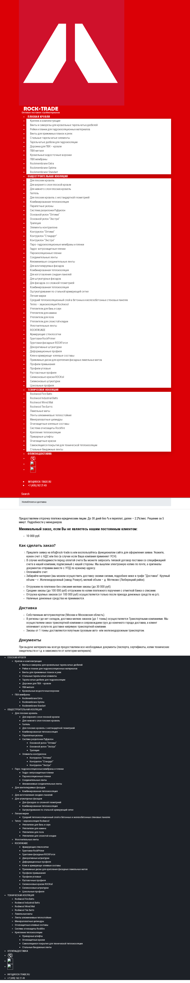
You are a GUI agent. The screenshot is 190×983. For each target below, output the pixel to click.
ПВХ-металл (37, 150)
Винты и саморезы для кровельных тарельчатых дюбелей (64, 125)
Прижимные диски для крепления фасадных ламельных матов (66, 360)
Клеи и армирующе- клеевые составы (52, 355)
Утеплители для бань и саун (45, 308)
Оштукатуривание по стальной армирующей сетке (59, 291)
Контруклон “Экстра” (42, 240)
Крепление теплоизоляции (45, 432)
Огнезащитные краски (43, 441)
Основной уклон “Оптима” (45, 214)
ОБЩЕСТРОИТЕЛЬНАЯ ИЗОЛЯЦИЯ (48, 176)
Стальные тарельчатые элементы (50, 138)
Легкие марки (38, 295)
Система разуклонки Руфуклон (47, 210)
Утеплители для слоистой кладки (49, 321)
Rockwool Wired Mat (41, 402)
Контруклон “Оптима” (42, 231)
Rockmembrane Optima (43, 167)
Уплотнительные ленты (43, 325)
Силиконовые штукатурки (45, 381)
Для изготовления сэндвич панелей (50, 274)
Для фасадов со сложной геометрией (52, 283)
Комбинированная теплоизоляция (49, 201)
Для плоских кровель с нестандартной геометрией (59, 197)
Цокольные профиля (42, 385)
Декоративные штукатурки (46, 347)
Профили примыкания (42, 364)
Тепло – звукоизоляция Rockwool (49, 304)
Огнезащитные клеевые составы (49, 423)
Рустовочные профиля (43, 372)
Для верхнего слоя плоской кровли (50, 184)
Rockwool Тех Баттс (41, 406)
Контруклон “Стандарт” (43, 236)
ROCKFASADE (37, 330)
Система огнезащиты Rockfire (47, 428)
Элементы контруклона (43, 227)
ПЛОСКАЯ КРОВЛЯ (39, 116)
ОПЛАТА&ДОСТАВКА (40, 453)
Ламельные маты (40, 411)
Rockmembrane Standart (44, 172)
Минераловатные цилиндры (46, 419)
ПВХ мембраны (38, 159)
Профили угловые (40, 368)
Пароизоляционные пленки (45, 253)
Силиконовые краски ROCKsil (47, 377)
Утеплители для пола (42, 317)
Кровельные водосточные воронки (51, 155)
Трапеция (35, 223)
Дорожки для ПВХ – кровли (46, 146)
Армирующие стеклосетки (45, 334)
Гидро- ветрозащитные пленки (47, 248)
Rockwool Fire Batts (41, 394)
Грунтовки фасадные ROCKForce (49, 342)
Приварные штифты (41, 436)
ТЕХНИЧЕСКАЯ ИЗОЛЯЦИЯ (43, 389)
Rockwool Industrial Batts (44, 398)
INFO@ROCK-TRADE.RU (39, 481)
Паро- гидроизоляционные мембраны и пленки (57, 244)
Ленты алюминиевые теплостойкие (51, 415)
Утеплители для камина (43, 313)
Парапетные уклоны (41, 206)
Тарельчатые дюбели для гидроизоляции (54, 142)
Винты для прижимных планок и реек (51, 133)
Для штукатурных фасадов (45, 278)
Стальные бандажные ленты (46, 449)
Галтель (34, 193)
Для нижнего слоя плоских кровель (50, 189)
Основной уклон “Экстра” (45, 219)
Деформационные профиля (46, 351)
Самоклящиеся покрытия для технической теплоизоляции (63, 445)
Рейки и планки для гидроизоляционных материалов (60, 129)
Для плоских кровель (42, 180)
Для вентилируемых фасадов (47, 266)
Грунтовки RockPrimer (42, 338)
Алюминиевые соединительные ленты (52, 261)
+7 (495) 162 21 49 (37, 485)
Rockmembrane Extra (42, 163)
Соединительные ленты (44, 257)
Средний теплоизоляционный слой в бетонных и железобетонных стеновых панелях (79, 300)
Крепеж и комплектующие (45, 120)
